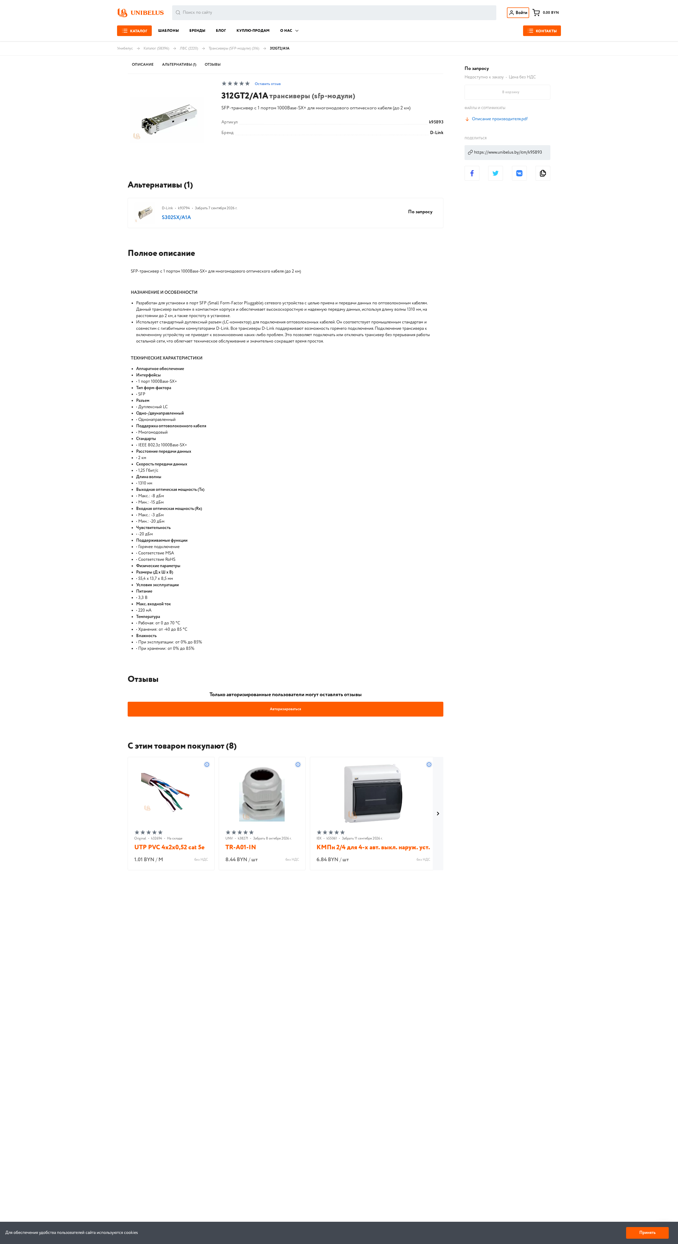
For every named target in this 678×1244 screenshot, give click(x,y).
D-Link (436, 133)
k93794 (184, 208)
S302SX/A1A (176, 217)
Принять (647, 1233)
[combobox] (334, 12)
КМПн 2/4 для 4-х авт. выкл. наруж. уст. (373, 847)
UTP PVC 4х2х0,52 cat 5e (169, 847)
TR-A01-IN (240, 847)
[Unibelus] (140, 12)
